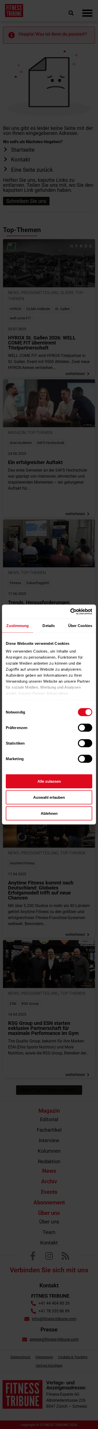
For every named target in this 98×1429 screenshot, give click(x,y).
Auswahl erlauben (49, 797)
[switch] (85, 728)
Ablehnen (49, 813)
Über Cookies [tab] (80, 625)
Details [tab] (48, 625)
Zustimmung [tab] (17, 625)
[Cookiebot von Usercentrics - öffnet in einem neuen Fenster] (70, 611)
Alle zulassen (49, 781)
